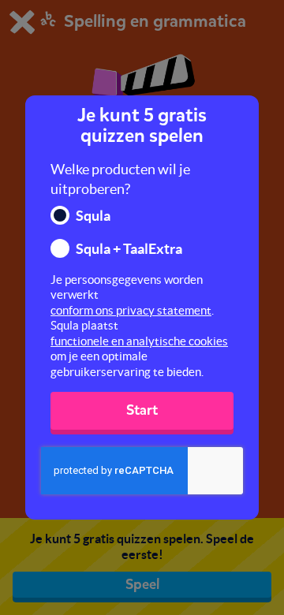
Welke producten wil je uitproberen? (120, 179)
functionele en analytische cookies (139, 341)
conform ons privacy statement (130, 310)
